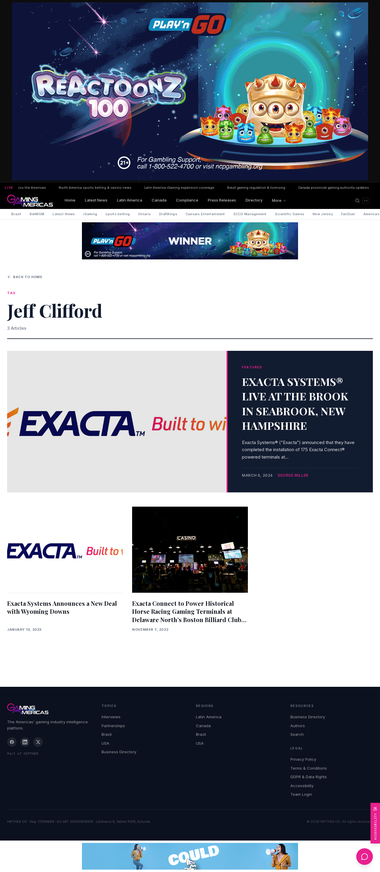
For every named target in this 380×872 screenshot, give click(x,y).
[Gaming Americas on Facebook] (12, 742)
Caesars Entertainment (205, 214)
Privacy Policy (303, 759)
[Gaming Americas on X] (38, 742)
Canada (159, 200)
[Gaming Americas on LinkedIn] (25, 742)
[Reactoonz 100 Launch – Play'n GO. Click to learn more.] (190, 91)
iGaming (90, 214)
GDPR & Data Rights (308, 776)
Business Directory (119, 751)
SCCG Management (250, 214)
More (276, 200)
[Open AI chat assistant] (364, 856)
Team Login (301, 794)
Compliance (187, 200)
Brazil (16, 214)
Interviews (111, 716)
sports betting (117, 214)
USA (105, 743)
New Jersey (323, 214)
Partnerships (113, 725)
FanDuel (348, 214)
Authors (297, 725)
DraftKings (168, 214)
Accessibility (302, 785)
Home (70, 200)
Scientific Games (289, 214)
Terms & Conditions (308, 768)
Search (297, 734)
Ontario (144, 214)
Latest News (96, 200)
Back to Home (27, 277)
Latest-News (64, 214)
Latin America (129, 200)
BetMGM (37, 214)
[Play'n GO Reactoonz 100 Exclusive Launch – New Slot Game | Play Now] (190, 240)
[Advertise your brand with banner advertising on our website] (190, 856)
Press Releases (222, 200)
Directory (254, 200)
